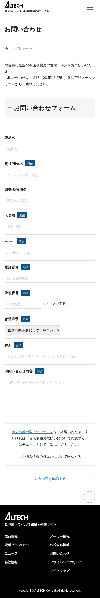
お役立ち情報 (60, 544)
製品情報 (11, 536)
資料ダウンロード (18, 544)
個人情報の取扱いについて (32, 431)
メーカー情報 (60, 536)
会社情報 (11, 561)
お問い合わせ (60, 553)
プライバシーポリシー (66, 561)
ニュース (11, 553)
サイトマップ (60, 570)
